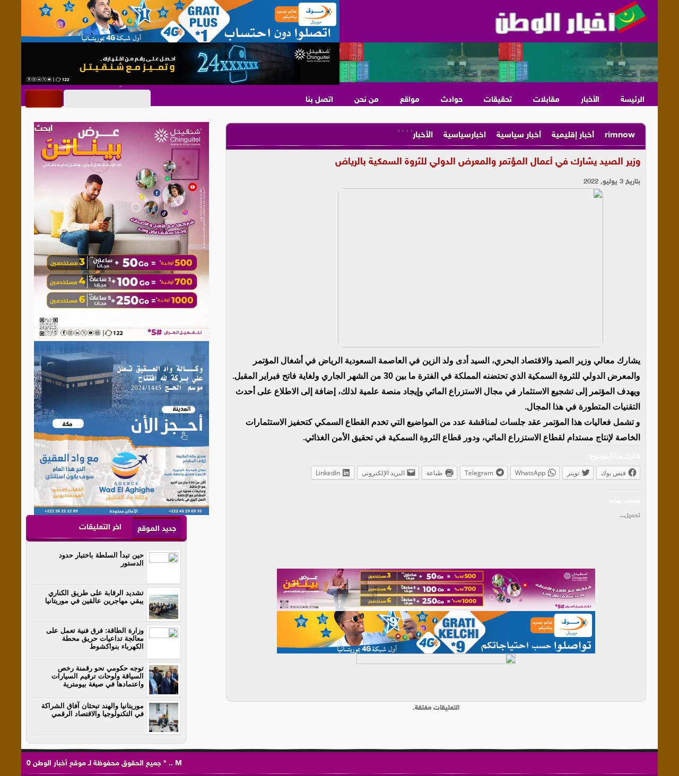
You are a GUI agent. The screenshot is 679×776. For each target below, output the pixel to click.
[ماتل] (436, 674)
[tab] (156, 528)
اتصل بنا (319, 99)
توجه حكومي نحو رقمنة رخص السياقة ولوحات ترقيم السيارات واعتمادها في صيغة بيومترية (97, 676)
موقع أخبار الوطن (58, 763)
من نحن (366, 99)
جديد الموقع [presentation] (156, 529)
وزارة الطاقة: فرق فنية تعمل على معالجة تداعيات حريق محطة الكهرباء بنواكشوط (95, 638)
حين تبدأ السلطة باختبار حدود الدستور (101, 559)
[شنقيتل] (180, 63)
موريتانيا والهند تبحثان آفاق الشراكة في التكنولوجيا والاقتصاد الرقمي (92, 710)
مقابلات (546, 99)
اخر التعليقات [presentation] (100, 527)
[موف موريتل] (180, 21)
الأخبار (590, 99)
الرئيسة (633, 99)
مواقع (410, 99)
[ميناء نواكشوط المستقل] (499, 62)
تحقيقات (498, 99)
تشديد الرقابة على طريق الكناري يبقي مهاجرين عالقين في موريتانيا (94, 597)
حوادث (452, 99)
